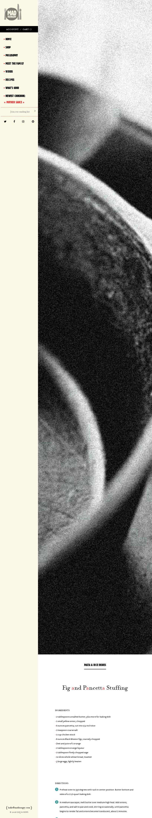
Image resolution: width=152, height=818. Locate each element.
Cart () (27, 29)
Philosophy (12, 55)
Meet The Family (15, 63)
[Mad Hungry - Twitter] (5, 121)
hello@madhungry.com (19, 807)
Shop (8, 47)
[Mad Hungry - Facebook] (14, 121)
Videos (9, 71)
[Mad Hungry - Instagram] (23, 121)
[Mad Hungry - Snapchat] (33, 121)
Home (8, 39)
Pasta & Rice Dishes (95, 665)
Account (12, 29)
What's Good (12, 88)
